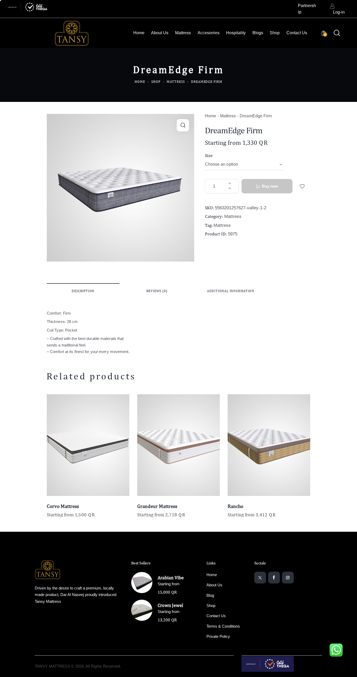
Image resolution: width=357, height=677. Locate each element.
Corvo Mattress (63, 506)
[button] (183, 125)
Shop (155, 82)
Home (140, 82)
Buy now (270, 186)
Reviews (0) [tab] (157, 291)
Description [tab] (83, 291)
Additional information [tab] (230, 291)
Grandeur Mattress (157, 506)
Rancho (235, 506)
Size (208, 155)
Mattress (176, 82)
